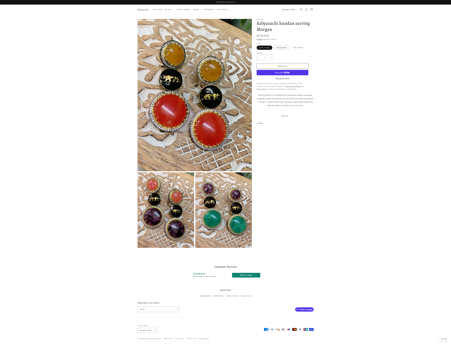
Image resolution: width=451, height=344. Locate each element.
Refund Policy (219, 296)
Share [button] (261, 123)
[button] (169, 9)
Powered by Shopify (155, 338)
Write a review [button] (246, 275)
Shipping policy (204, 338)
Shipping (259, 39)
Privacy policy (179, 338)
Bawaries (145, 338)
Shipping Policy (205, 296)
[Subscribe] (177, 309)
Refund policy (168, 338)
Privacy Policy (246, 296)
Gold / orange (264, 48)
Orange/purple (281, 48)
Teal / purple (299, 48)
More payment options (282, 78)
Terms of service (232, 296)
